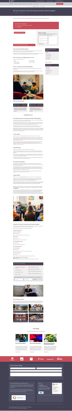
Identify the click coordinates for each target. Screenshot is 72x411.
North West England (48, 55)
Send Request (40, 43)
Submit (34, 279)
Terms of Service (24, 408)
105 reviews (43, 6)
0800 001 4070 (20, 26)
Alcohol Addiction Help (49, 70)
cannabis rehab (18, 149)
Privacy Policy (20, 408)
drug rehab (15, 125)
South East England (48, 57)
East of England (48, 58)
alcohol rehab (20, 125)
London (15, 60)
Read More (17, 351)
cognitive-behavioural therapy (29, 141)
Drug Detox (47, 73)
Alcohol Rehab (48, 68)
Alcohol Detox (48, 67)
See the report (55, 391)
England (47, 52)
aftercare (26, 190)
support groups (20, 171)
